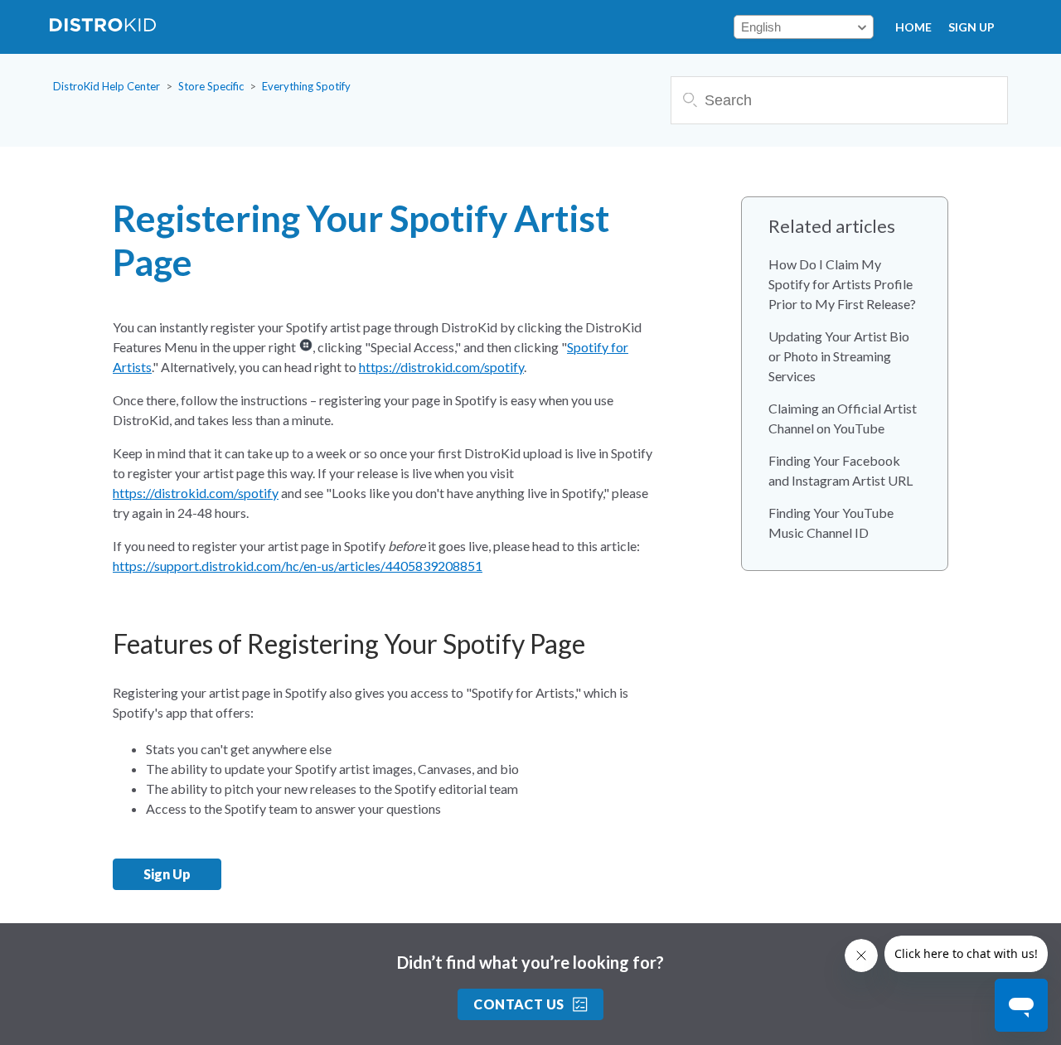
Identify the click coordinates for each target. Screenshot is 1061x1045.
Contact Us (518, 1004)
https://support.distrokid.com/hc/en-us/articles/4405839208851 (297, 565)
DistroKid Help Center (106, 86)
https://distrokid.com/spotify (441, 367)
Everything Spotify (306, 86)
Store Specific (211, 86)
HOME (913, 27)
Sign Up (971, 27)
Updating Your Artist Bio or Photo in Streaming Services (838, 356)
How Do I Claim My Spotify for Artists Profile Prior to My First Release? (842, 284)
